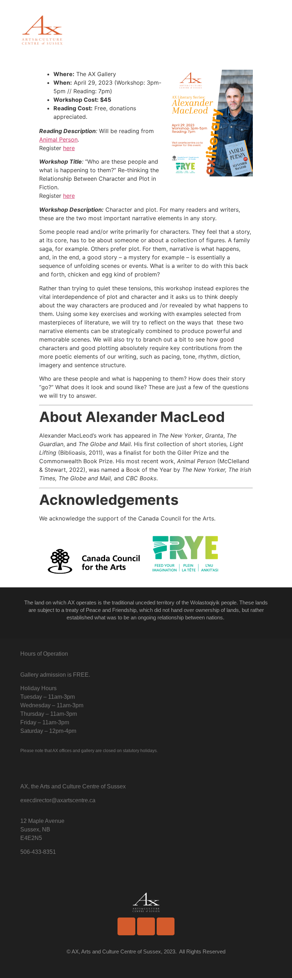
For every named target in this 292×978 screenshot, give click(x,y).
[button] (266, 32)
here (69, 148)
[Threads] (165, 926)
